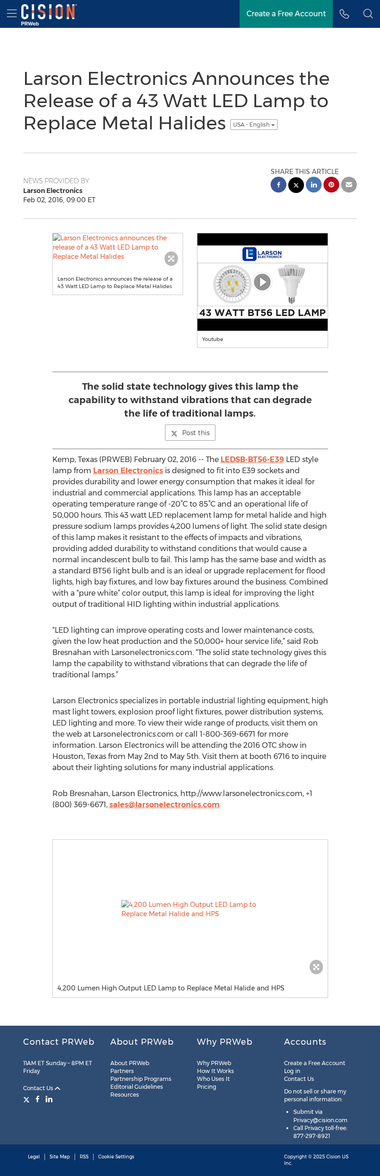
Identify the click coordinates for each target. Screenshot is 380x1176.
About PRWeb (129, 1063)
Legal (34, 1157)
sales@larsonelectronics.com (164, 804)
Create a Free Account (314, 1063)
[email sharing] (349, 186)
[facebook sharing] (278, 186)
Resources (124, 1094)
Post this (195, 433)
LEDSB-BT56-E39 (252, 459)
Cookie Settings (116, 1157)
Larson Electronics (128, 470)
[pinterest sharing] (331, 186)
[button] (368, 14)
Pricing (206, 1086)
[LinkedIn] (49, 1099)
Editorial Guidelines (136, 1086)
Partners (122, 1070)
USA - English (252, 124)
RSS (84, 1157)
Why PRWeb (214, 1063)
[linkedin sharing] (314, 186)
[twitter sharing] (296, 186)
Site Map (60, 1157)
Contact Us (39, 1088)
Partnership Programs (140, 1078)
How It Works (215, 1070)
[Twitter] (27, 1099)
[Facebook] (37, 1099)
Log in (292, 1070)
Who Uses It (213, 1078)
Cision (333, 1157)
